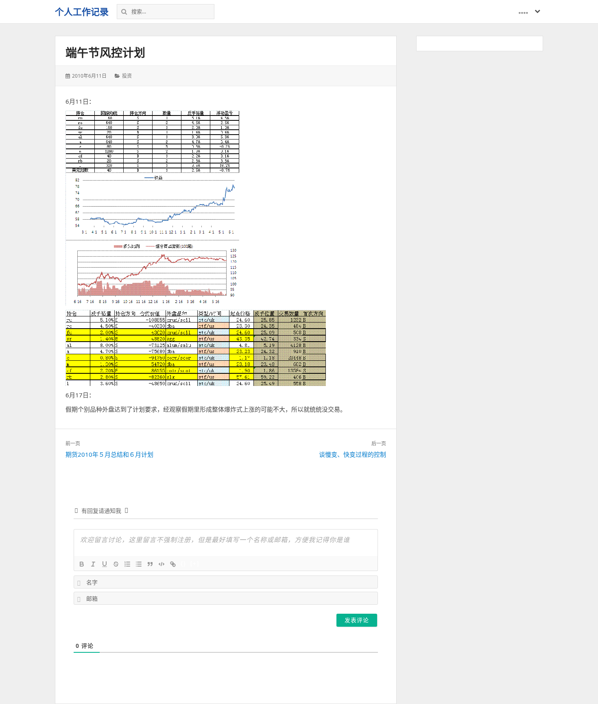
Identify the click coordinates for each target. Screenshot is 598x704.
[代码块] (161, 564)
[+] (194, 563)
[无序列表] (138, 564)
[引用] (150, 564)
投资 (127, 75)
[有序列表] (127, 564)
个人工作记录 (82, 11)
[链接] (173, 564)
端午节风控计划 (105, 52)
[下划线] (104, 564)
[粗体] (81, 564)
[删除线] (116, 564)
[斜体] (93, 564)
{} (183, 563)
